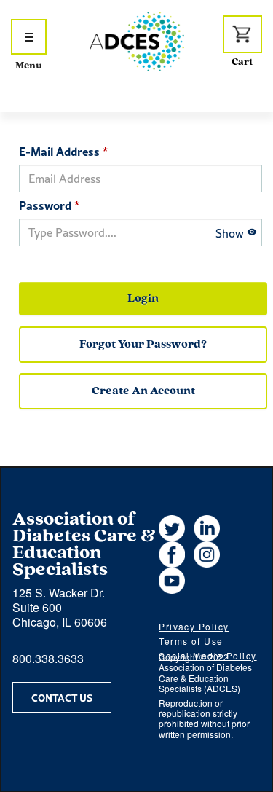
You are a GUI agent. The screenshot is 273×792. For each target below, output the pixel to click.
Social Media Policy (207, 655)
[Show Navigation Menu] (29, 37)
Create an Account (143, 391)
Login (143, 299)
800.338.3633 (48, 658)
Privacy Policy (194, 626)
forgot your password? (143, 344)
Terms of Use (191, 641)
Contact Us (61, 697)
